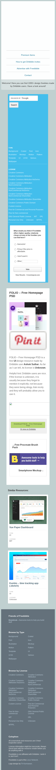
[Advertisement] (28, 32)
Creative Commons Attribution (20, 176)
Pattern (39, 155)
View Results (20, 275)
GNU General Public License (20, 216)
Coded (23, 151)
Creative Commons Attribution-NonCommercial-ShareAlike (20, 195)
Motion (31, 155)
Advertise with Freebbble (28, 68)
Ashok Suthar (31, 364)
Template (12, 158)
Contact (28, 75)
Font (31, 151)
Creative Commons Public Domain (22, 203)
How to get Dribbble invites (28, 62)
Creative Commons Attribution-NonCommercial (20, 184)
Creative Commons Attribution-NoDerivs (24, 180)
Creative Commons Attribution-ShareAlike (25, 199)
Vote (27, 269)
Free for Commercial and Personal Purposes (26, 210)
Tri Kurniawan (26, 764)
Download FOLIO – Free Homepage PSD (28, 425)
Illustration (13, 155)
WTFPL (39, 220)
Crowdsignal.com (33, 275)
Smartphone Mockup (30, 470)
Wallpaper (13, 161)
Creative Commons (16, 173)
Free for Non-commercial (18, 213)
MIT (35, 216)
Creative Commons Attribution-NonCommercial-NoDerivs (20, 189)
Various (33, 158)
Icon (37, 151)
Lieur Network (32, 760)
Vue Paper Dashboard (21, 527)
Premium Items (28, 55)
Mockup (23, 155)
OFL (41, 216)
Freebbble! (29, 7)
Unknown (30, 220)
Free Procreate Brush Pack (25, 446)
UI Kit (25, 158)
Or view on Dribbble (28, 429)
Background (13, 151)
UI (19, 158)
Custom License (15, 206)
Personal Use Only (16, 220)
